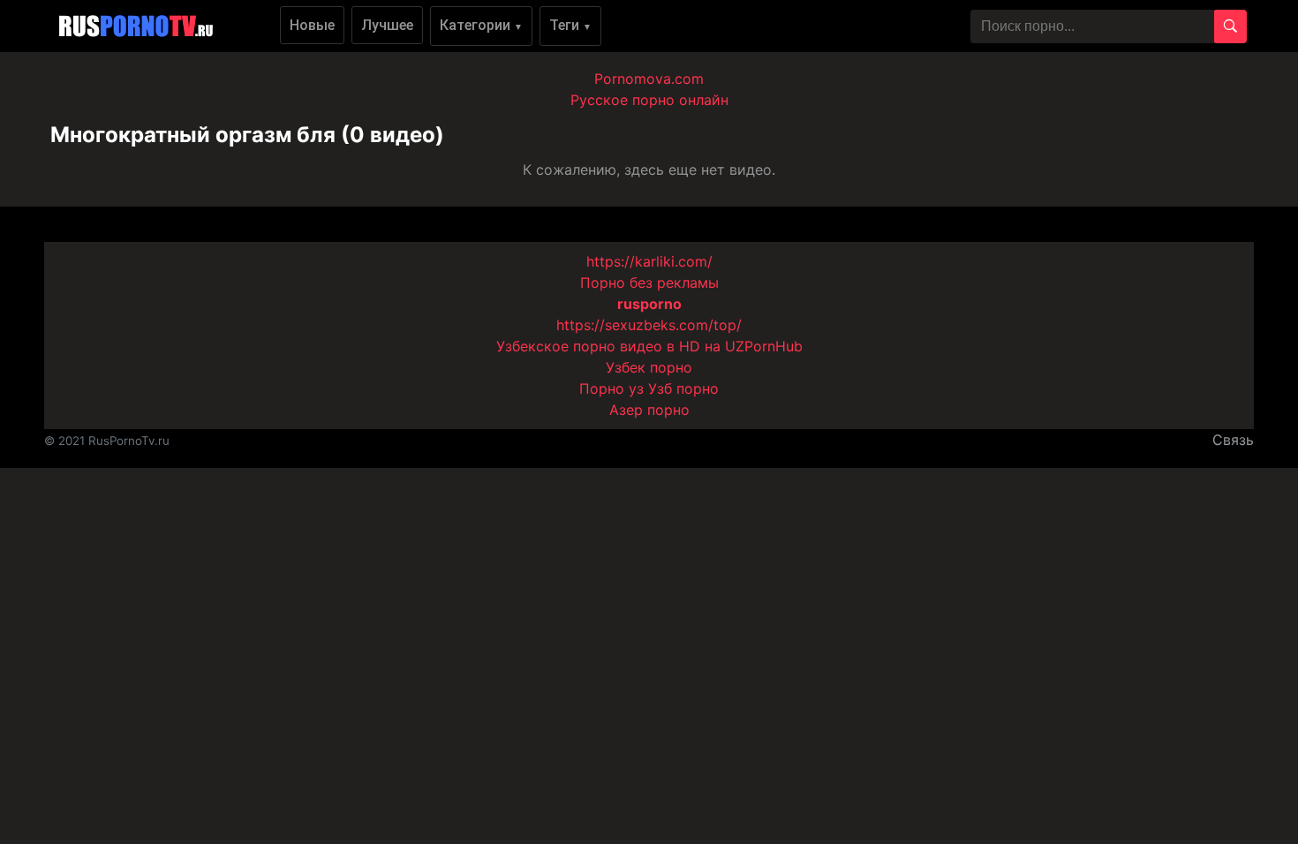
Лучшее (387, 25)
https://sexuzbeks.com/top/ (649, 325)
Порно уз (611, 388)
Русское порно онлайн (649, 100)
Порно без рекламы (649, 282)
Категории (481, 25)
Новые (312, 25)
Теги (570, 25)
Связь (1233, 439)
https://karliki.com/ (649, 261)
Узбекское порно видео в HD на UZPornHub (649, 346)
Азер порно (649, 409)
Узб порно (683, 388)
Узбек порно (649, 367)
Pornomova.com (649, 78)
